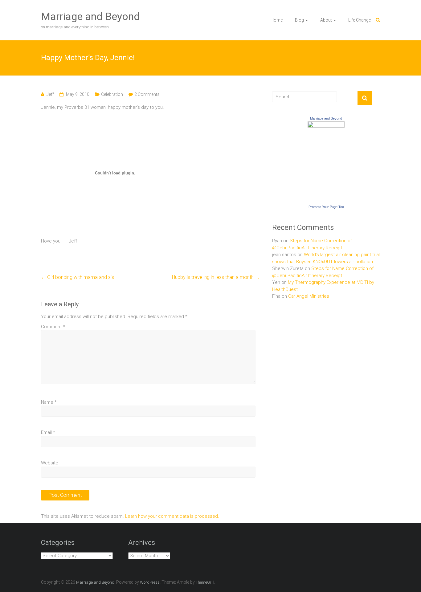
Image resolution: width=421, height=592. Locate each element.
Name (49, 402)
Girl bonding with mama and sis (77, 277)
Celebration (112, 94)
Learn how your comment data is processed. (172, 516)
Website (49, 463)
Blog (299, 20)
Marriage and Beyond (90, 16)
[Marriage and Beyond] (326, 125)
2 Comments (147, 94)
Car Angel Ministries (308, 296)
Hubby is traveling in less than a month (216, 277)
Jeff (50, 94)
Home (277, 20)
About (326, 20)
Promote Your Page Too (326, 207)
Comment (53, 326)
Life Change (359, 20)
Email (48, 432)
